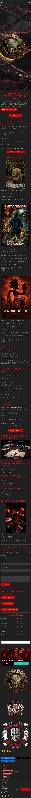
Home (4, 764)
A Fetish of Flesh (7, 773)
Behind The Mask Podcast (9, 774)
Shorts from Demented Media (10, 771)
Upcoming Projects (8, 770)
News (4, 768)
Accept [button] (25, 789)
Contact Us (6, 777)
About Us (5, 765)
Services (5, 776)
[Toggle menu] (1, 2)
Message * (3, 574)
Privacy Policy (6, 780)
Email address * (5, 567)
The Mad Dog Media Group (10, 767)
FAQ (4, 779)
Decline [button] (15, 789)
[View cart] (29, 2)
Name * (3, 560)
